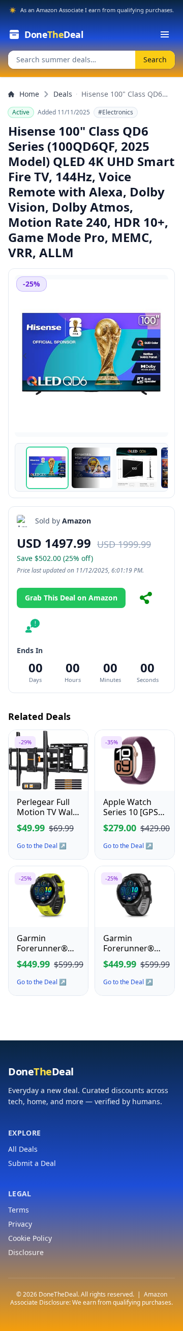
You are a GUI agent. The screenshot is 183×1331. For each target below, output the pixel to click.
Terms (18, 1210)
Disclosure (26, 1252)
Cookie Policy (30, 1238)
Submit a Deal (32, 1163)
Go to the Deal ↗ (42, 845)
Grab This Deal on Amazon (71, 597)
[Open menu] (165, 34)
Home (29, 94)
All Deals (23, 1149)
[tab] (47, 468)
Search (155, 59)
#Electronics (115, 112)
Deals (62, 94)
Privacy (20, 1224)
